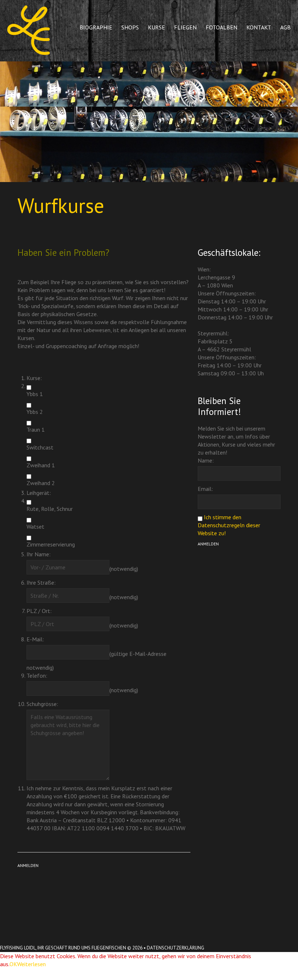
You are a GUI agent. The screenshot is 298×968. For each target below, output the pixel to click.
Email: (205, 488)
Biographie (96, 27)
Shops (130, 27)
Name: (206, 460)
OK (13, 964)
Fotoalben (221, 27)
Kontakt (258, 27)
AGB (285, 27)
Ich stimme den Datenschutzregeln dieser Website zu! (229, 525)
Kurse (156, 27)
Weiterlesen (31, 964)
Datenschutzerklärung (175, 948)
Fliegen (185, 27)
